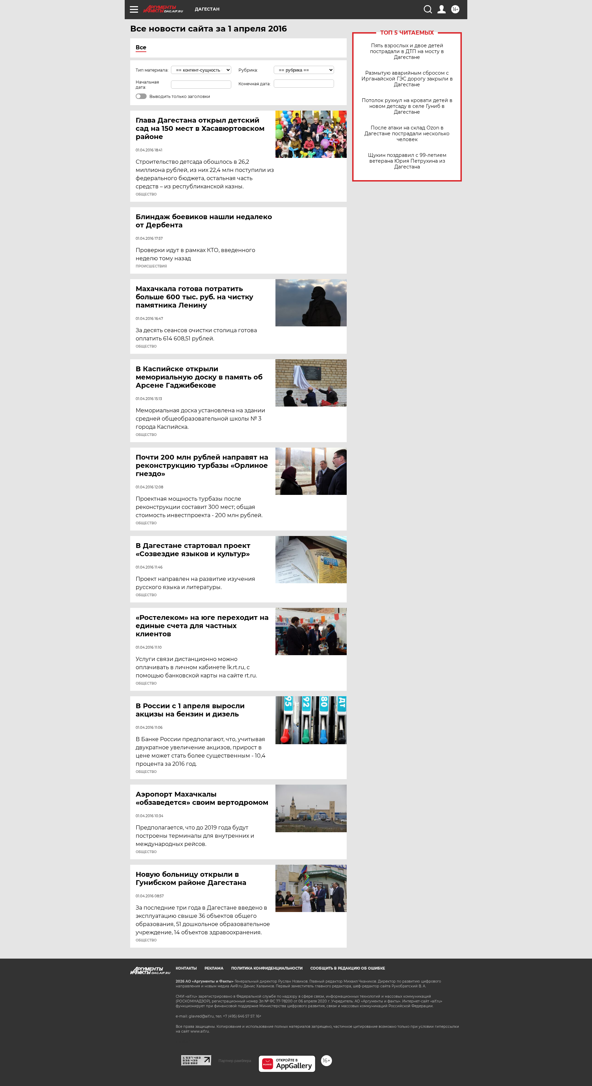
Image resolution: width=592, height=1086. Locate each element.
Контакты (186, 968)
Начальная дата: (147, 84)
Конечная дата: (254, 83)
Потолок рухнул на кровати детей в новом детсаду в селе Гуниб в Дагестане (407, 106)
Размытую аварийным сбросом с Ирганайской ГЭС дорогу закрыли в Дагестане (407, 79)
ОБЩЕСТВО (146, 194)
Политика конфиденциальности (267, 968)
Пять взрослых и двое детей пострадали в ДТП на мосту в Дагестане (407, 51)
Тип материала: (152, 70)
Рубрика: (248, 70)
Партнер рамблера (235, 1061)
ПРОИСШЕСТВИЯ (151, 266)
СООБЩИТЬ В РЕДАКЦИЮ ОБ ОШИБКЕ (347, 968)
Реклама (214, 968)
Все (141, 47)
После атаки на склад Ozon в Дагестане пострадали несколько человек (407, 133)
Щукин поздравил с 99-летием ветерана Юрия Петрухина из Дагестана (407, 161)
